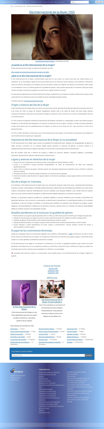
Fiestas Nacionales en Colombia (49, 372)
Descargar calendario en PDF (48, 404)
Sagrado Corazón (72, 334)
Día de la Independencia (46, 337)
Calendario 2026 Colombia (52, 424)
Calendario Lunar (44, 412)
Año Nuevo (14, 329)
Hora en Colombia (45, 381)
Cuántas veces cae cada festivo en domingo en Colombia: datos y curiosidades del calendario (78, 380)
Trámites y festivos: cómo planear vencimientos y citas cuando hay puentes (78, 399)
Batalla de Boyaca (73, 337)
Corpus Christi (43, 334)
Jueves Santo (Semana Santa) (19, 331)
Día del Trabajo (72, 331)
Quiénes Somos (15, 377)
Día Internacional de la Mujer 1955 (52, 12)
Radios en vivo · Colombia (47, 383)
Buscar (92, 2)
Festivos (21, 2)
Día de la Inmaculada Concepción (50, 342)
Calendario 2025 (48, 2)
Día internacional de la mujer (33, 101)
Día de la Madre (72, 374)
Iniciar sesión (99, 2)
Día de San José (72, 329)
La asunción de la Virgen (18, 339)
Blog (55, 2)
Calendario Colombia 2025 (47, 391)
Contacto (61, 2)
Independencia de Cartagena (19, 342)
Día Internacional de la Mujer (76, 372)
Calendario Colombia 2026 (47, 393)
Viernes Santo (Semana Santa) (48, 331)
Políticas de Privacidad (17, 375)
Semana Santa (43, 379)
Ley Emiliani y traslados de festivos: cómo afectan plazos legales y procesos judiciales (80, 387)
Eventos (27, 2)
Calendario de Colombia (9, 2)
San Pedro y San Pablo (17, 337)
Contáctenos (14, 380)
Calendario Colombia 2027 (47, 395)
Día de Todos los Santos (75, 339)
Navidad (69, 342)
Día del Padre (71, 376)
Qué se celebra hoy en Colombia (49, 402)
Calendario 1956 (53, 273)
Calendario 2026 (36, 2)
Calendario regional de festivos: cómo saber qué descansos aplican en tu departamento (79, 393)
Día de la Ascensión (16, 334)
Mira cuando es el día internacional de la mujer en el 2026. (30, 72)
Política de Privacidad (46, 389)
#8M (70, 234)
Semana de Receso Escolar (47, 374)
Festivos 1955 (53, 269)
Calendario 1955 (53, 271)
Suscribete (88, 355)
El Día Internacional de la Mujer (24, 307)
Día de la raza (43, 339)
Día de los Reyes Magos (46, 329)
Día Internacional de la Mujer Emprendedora (52, 300)
